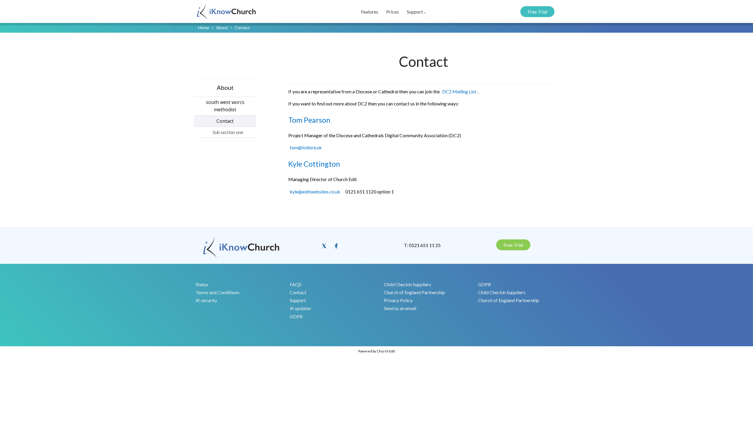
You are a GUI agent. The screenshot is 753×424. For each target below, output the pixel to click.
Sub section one (228, 132)
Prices (392, 11)
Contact (242, 27)
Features (369, 11)
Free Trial (537, 11)
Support (415, 11)
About (222, 27)
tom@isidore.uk (306, 147)
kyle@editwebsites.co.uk (315, 191)
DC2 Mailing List (459, 91)
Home (203, 27)
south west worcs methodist (225, 106)
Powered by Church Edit (376, 351)
